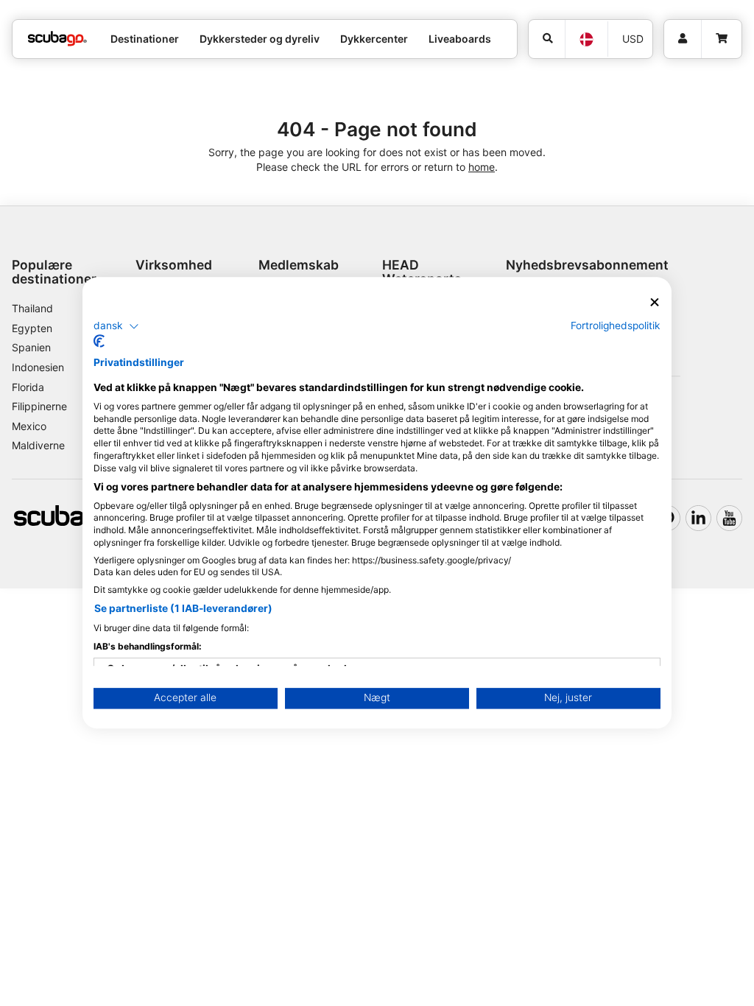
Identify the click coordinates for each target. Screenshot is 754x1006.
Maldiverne (38, 445)
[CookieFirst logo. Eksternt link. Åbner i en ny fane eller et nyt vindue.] (99, 341)
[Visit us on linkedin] (698, 518)
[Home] (57, 38)
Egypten (32, 328)
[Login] (682, 39)
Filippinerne (39, 406)
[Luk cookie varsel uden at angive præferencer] (654, 302)
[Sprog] (586, 39)
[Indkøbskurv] (721, 39)
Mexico (29, 426)
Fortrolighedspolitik (615, 325)
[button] (116, 326)
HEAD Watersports (422, 271)
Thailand (32, 308)
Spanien (31, 347)
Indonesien (38, 367)
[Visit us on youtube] (729, 518)
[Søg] (547, 39)
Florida (28, 387)
